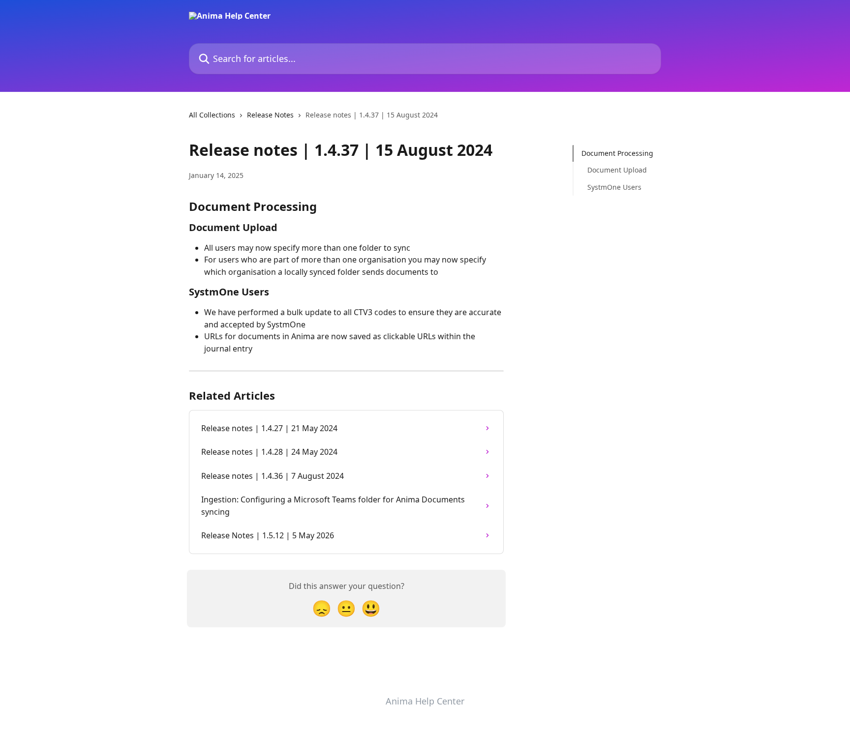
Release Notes (270, 114)
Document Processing (617, 153)
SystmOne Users (614, 187)
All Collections (212, 114)
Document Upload (617, 170)
